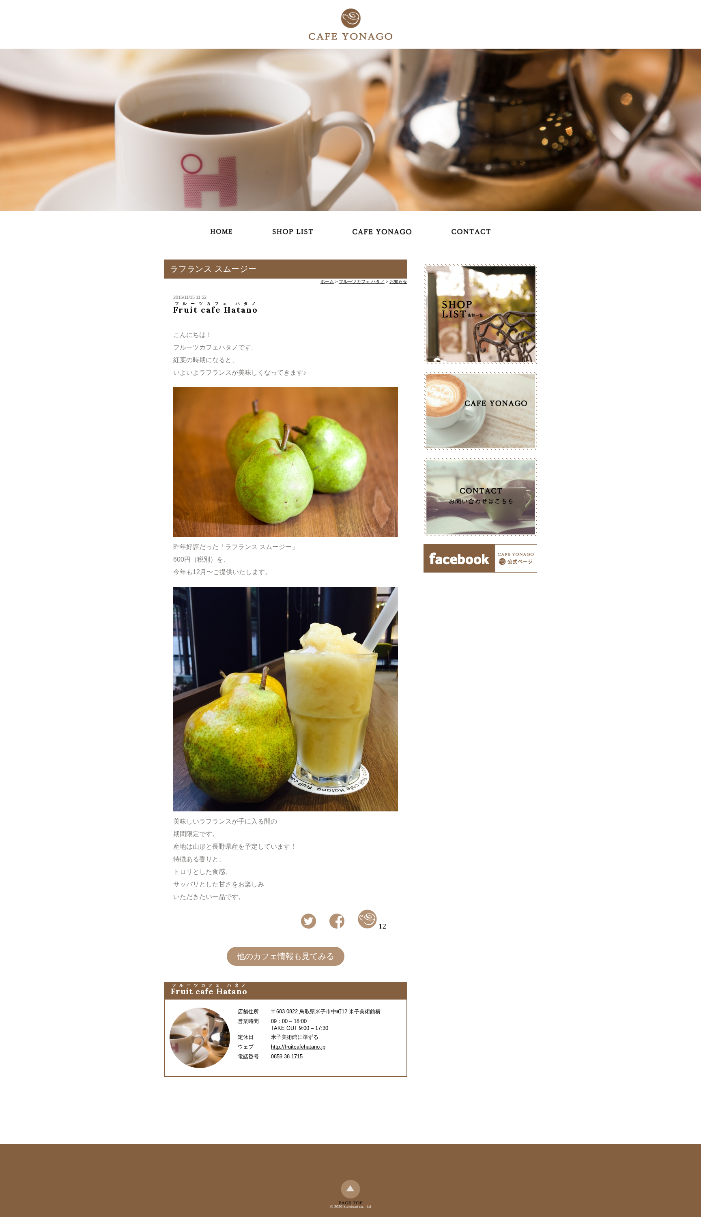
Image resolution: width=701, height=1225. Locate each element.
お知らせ (398, 281)
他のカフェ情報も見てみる (285, 956)
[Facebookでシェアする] (336, 927)
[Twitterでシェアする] (308, 927)
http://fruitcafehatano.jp (298, 1047)
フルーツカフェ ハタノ (362, 281)
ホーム (327, 281)
